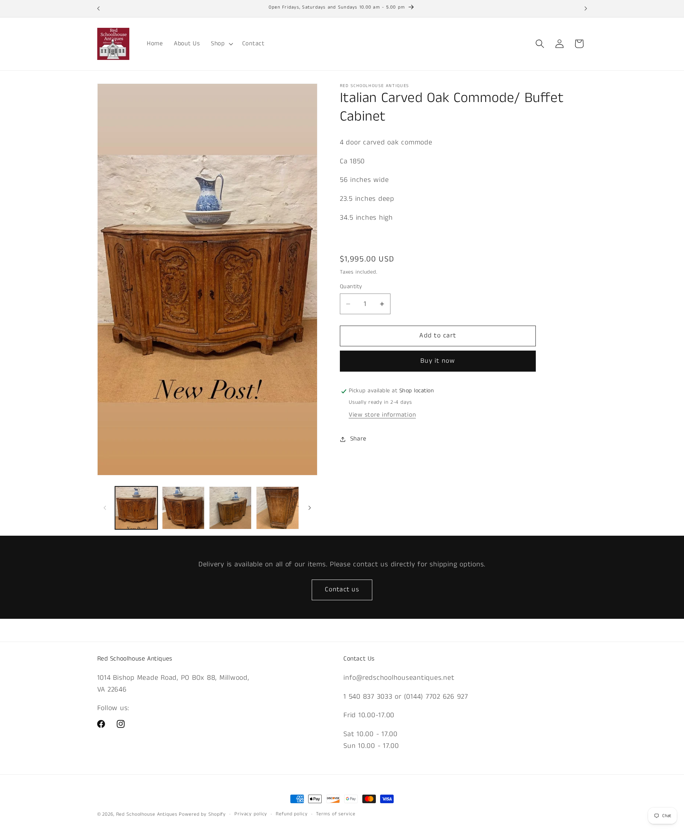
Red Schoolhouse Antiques (147, 814)
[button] (221, 44)
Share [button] (358, 439)
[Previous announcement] (98, 8)
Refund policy (291, 814)
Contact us (342, 589)
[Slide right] (309, 508)
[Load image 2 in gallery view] (183, 507)
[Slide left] (105, 508)
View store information (382, 415)
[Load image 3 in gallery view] (230, 507)
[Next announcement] (586, 8)
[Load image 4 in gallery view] (277, 507)
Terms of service (335, 814)
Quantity (351, 287)
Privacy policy (250, 814)
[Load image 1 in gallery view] (136, 507)
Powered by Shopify (202, 814)
